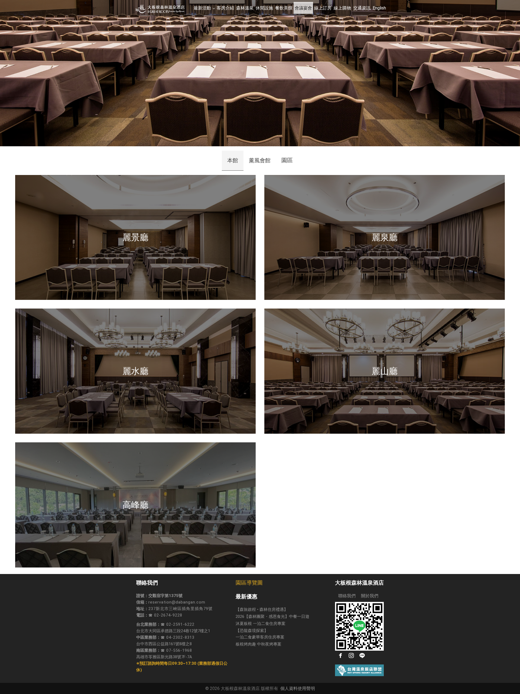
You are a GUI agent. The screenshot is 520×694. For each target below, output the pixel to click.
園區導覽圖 (249, 582)
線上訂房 (323, 8)
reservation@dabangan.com (176, 602)
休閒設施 (264, 8)
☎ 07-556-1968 (176, 650)
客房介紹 (225, 8)
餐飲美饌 (283, 8)
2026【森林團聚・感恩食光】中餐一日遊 (272, 616)
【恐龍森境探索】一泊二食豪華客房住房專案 (260, 634)
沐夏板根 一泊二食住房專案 (260, 623)
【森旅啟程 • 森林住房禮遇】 (262, 609)
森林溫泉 (244, 8)
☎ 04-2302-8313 (177, 637)
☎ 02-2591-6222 (177, 624)
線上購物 (342, 8)
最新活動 (202, 8)
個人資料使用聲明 (297, 688)
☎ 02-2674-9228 (165, 615)
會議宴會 (303, 8)
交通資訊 (361, 8)
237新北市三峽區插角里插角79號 (180, 608)
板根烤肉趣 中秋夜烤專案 (258, 644)
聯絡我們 (345, 595)
